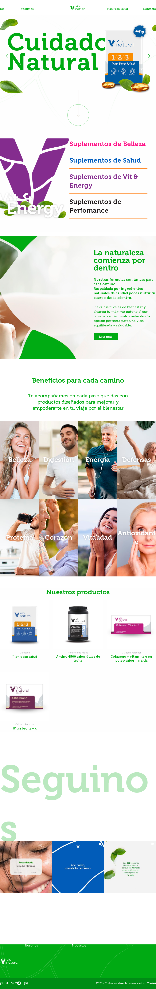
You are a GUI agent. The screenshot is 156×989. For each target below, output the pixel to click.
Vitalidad (97, 537)
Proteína (19, 537)
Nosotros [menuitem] (31, 945)
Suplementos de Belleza (107, 144)
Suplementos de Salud (105, 160)
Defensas (136, 460)
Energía (97, 460)
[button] (26, 866)
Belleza (19, 460)
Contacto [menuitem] (149, 9)
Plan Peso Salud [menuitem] (117, 9)
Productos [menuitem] (27, 9)
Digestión (58, 460)
